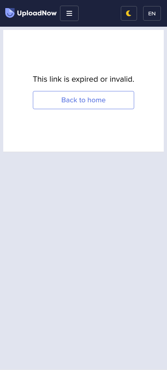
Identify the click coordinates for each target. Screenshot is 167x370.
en (152, 13)
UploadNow (37, 13)
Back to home (83, 100)
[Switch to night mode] (129, 13)
